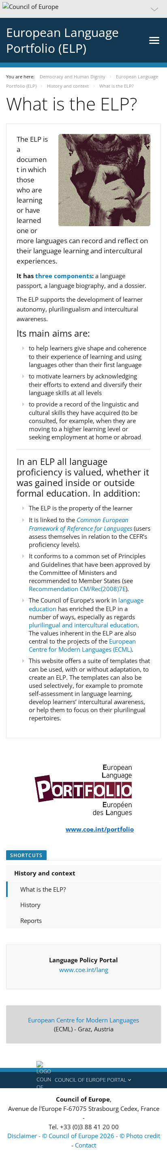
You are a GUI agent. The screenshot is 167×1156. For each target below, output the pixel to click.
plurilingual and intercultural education (83, 625)
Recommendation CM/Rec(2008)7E (77, 589)
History (30, 905)
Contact (85, 1145)
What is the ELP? (43, 889)
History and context (44, 873)
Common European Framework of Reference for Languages (80, 524)
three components (63, 276)
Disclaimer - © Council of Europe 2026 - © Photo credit (83, 1136)
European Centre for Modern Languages (83, 1020)
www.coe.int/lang (83, 970)
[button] (83, 9)
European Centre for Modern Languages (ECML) (82, 645)
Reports (31, 920)
